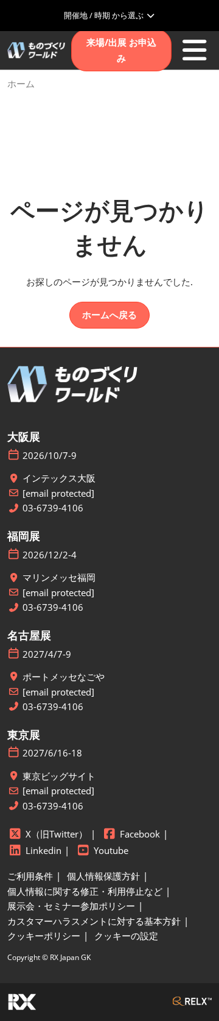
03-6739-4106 (53, 508)
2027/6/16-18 (52, 753)
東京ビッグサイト (59, 776)
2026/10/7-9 (50, 455)
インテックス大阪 (59, 478)
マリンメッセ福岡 (59, 577)
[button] (121, 50)
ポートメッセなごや (64, 677)
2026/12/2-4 (50, 555)
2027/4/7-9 (47, 654)
